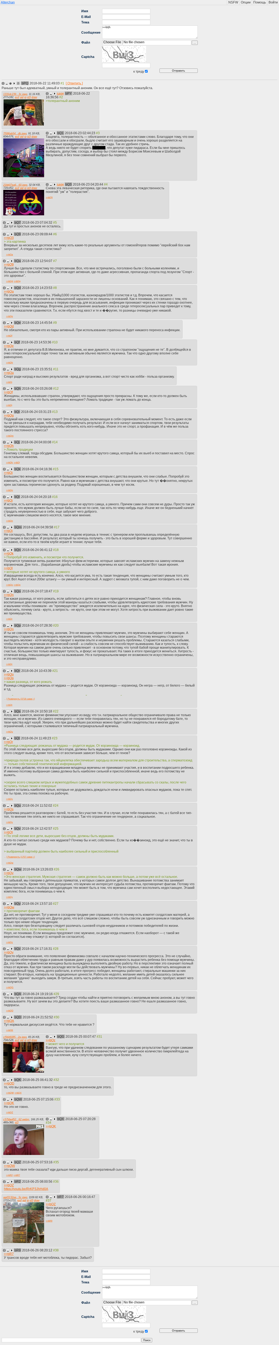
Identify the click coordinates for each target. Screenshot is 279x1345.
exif (17, 97)
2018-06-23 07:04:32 (37, 222)
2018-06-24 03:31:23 (36, 412)
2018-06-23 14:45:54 (37, 322)
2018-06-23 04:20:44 (88, 184)
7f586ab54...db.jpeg (15, 133)
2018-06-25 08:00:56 (37, 1181)
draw (34, 97)
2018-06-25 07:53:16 (37, 1162)
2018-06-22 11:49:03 (45, 83)
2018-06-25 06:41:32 (38, 1080)
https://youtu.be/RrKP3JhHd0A (26, 1189)
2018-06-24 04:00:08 (36, 442)
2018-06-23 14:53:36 (36, 342)
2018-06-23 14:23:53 (37, 288)
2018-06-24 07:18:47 (37, 591)
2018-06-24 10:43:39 (36, 670)
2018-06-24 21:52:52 (38, 1017)
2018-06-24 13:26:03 (38, 869)
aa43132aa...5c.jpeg (15, 1197)
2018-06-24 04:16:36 (37, 469)
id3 (29, 97)
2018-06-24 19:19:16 (38, 994)
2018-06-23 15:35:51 (37, 369)
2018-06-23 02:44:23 (80, 133)
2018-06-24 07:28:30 (37, 625)
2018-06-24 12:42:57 (37, 828)
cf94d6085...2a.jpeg (15, 1037)
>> (49, 197)
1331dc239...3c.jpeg (15, 94)
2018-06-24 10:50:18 (37, 711)
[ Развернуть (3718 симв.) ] (21, 699)
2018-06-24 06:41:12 (37, 550)
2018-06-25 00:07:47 (81, 1036)
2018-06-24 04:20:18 (36, 497)
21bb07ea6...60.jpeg (15, 184)
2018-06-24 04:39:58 (38, 527)
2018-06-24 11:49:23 (36, 738)
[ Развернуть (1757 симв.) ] (21, 857)
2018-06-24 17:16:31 (37, 948)
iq (25, 97)
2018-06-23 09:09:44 (37, 234)
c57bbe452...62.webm (16, 1119)
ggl (21, 97)
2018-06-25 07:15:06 (38, 1099)
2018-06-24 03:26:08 (37, 388)
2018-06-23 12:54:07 (37, 261)
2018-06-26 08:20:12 (37, 1250)
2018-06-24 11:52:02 (37, 805)
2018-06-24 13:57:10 (37, 903)
